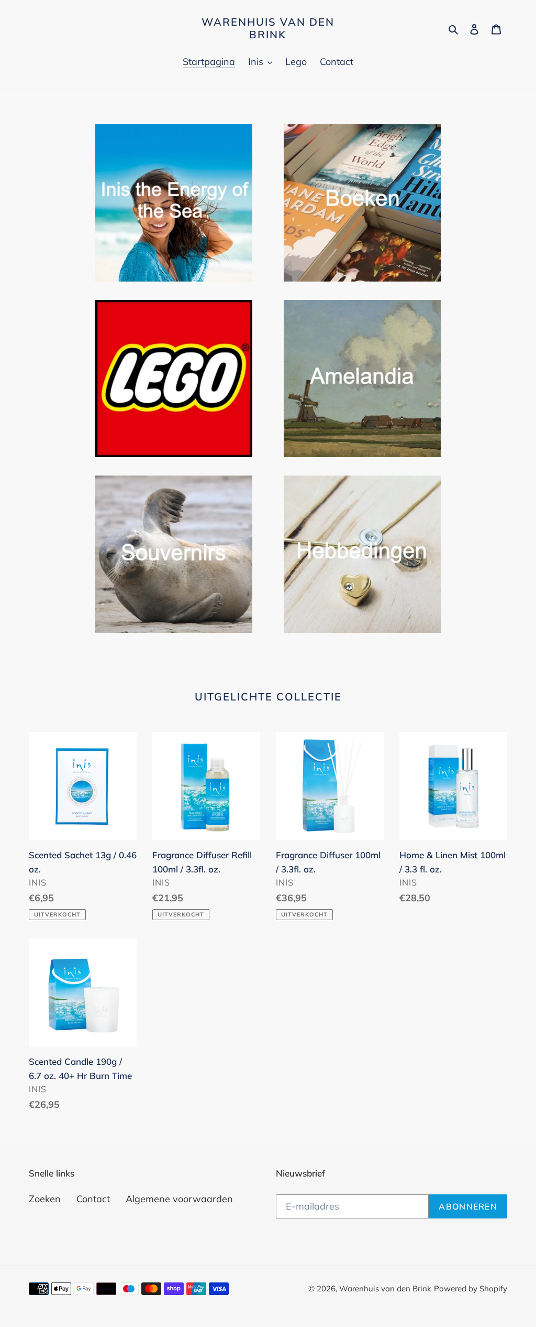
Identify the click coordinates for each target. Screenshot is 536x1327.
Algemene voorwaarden (179, 1199)
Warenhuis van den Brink (268, 28)
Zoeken (45, 1199)
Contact (93, 1199)
